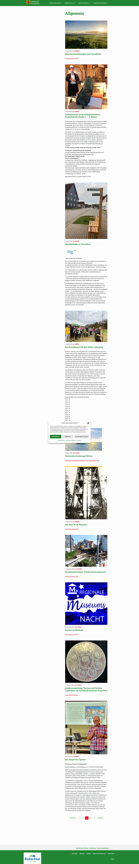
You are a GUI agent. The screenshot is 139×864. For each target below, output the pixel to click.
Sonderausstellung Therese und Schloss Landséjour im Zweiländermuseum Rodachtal (86, 689)
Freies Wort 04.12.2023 (71, 576)
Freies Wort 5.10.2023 (71, 695)
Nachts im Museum (74, 630)
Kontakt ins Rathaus (82, 848)
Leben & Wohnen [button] (83, 3)
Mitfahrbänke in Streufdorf (77, 244)
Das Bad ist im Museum (76, 524)
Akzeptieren (55, 436)
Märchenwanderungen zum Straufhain (83, 54)
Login (112, 859)
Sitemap (81, 853)
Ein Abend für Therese (75, 759)
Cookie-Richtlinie (61, 440)
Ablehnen (67, 436)
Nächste (100, 818)
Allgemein (76, 51)
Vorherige (73, 818)
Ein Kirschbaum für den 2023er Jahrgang (84, 347)
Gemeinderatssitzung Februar (79, 456)
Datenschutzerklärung (71, 440)
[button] (88, 423)
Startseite (74, 853)
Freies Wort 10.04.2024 (71, 58)
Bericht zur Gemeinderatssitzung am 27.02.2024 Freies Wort (82, 460)
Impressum (79, 440)
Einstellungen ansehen (81, 436)
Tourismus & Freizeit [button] (100, 3)
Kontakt (88, 853)
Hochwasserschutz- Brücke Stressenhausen (85, 572)
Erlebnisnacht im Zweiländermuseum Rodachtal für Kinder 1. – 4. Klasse (82, 115)
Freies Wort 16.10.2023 (71, 634)
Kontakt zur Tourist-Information (99, 848)
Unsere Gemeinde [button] (54, 3)
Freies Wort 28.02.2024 (71, 529)
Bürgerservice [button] (69, 3)
